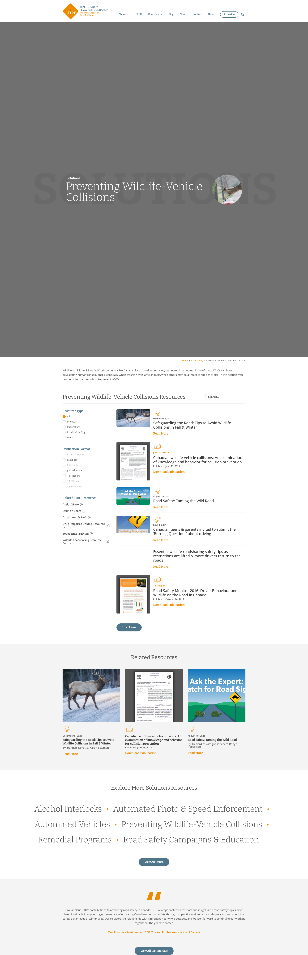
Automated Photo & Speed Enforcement (188, 809)
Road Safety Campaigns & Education (191, 840)
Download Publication (169, 472)
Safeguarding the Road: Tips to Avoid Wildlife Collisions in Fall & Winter (192, 425)
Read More (160, 433)
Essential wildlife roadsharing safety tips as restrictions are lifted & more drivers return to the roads (197, 556)
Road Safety (196, 360)
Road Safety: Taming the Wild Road (183, 500)
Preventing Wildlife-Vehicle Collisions (191, 824)
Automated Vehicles (72, 824)
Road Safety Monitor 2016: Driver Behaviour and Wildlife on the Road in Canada (195, 592)
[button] (124, 14)
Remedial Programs (75, 840)
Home (185, 360)
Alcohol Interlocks (68, 809)
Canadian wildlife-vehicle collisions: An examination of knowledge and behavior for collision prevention (197, 459)
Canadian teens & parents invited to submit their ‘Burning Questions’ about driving (195, 531)
